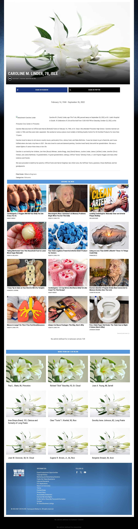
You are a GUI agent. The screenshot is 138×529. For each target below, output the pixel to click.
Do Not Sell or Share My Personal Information (51, 499)
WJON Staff (16, 78)
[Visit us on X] (82, 472)
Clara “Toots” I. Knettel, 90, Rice (63, 420)
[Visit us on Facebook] (78, 472)
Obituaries (27, 177)
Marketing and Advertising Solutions (48, 477)
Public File (40, 479)
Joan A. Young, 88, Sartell (102, 385)
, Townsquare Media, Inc (33, 509)
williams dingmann (30, 174)
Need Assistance (49, 479)
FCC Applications (42, 483)
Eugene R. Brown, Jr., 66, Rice (62, 458)
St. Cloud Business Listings (45, 503)
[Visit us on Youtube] (86, 472)
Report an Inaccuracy (43, 486)
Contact (39, 501)
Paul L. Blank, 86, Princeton (19, 385)
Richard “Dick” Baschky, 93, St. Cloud (65, 385)
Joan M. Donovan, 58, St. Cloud (21, 458)
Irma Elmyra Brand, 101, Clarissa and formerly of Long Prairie (23, 421)
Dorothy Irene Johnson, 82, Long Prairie (108, 420)
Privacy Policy (41, 492)
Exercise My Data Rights (44, 497)
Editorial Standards (43, 481)
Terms (39, 488)
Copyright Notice (42, 475)
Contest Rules (41, 490)
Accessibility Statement (44, 494)
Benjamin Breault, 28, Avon (103, 458)
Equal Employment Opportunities (47, 472)
